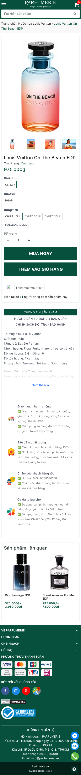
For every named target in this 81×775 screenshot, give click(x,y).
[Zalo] (75, 746)
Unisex (10, 184)
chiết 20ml (33, 216)
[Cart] (76, 5)
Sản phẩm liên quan (26, 548)
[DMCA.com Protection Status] (13, 701)
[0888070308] (75, 756)
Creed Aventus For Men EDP (59, 597)
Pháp (9, 200)
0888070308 (48, 478)
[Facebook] (75, 736)
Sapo (49, 770)
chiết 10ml (13, 216)
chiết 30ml (53, 216)
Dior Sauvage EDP (17, 595)
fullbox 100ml (16, 224)
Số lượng (10, 233)
